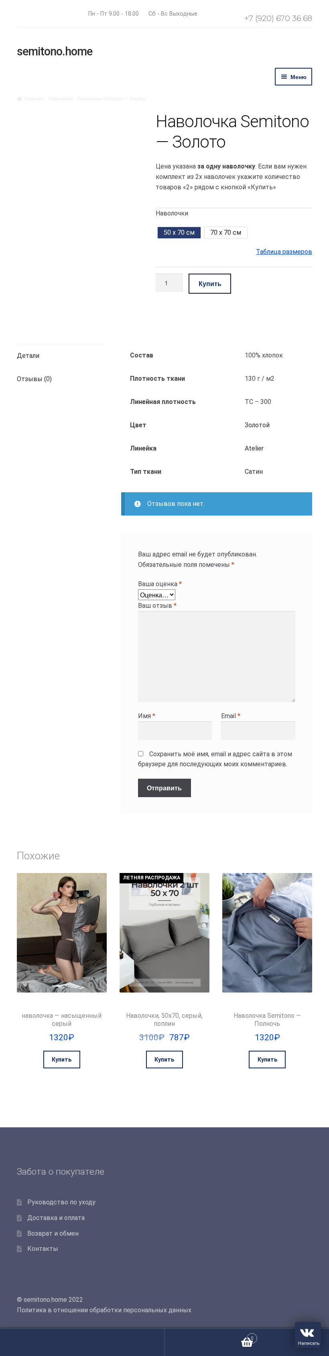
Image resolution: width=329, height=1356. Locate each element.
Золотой (257, 425)
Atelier (254, 448)
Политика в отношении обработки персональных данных (104, 1310)
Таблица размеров (284, 252)
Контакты (42, 1248)
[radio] (179, 233)
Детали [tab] (28, 355)
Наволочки (61, 98)
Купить (210, 283)
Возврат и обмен (53, 1233)
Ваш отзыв (157, 605)
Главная (33, 98)
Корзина (209, 1335)
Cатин (254, 471)
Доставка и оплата (56, 1218)
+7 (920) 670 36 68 (278, 18)
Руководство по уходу (61, 1202)
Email (230, 716)
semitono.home (54, 51)
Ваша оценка (160, 584)
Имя (146, 716)
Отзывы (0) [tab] (34, 379)
